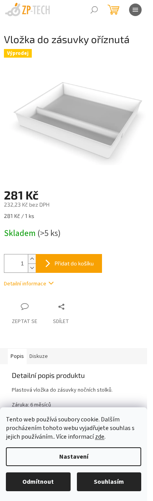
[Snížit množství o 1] (32, 267)
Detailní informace (25, 284)
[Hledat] (94, 10)
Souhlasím (109, 481)
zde (99, 436)
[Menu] (135, 10)
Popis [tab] (17, 356)
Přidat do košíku (74, 263)
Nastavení (73, 456)
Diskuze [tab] (38, 356)
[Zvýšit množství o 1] (32, 258)
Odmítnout (38, 481)
